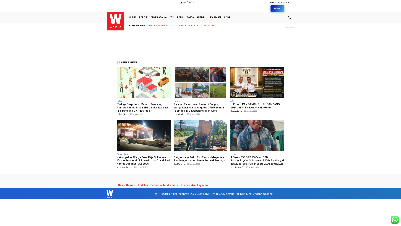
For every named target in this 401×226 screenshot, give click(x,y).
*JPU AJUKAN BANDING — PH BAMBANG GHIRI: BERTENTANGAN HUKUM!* (255, 106)
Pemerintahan (123, 154)
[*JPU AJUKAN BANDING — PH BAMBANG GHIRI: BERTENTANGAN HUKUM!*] (257, 82)
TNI (175, 154)
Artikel (233, 101)
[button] (289, 17)
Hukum (120, 101)
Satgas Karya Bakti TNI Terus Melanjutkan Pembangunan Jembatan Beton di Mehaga (199, 159)
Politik (233, 154)
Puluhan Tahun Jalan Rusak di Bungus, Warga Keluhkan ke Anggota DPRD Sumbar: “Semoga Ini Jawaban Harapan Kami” (199, 107)
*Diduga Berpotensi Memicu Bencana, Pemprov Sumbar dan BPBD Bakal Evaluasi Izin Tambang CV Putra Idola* (142, 107)
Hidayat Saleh (122, 114)
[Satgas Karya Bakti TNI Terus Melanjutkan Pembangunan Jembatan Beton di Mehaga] (200, 135)
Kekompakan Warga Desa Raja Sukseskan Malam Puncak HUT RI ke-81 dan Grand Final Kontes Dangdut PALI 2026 (201, 25)
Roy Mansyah (179, 164)
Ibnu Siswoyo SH (237, 167)
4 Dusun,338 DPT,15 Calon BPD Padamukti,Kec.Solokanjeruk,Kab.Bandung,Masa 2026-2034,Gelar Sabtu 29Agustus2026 (257, 160)
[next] (292, 26)
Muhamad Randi (123, 167)
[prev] (287, 26)
